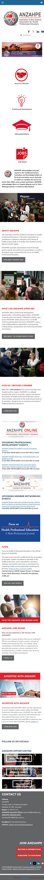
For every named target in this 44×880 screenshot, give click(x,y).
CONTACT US (8, 658)
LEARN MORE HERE (10, 726)
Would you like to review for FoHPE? (20, 569)
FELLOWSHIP (22, 784)
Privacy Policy (17, 867)
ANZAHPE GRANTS (19, 772)
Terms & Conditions (29, 867)
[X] (33, 31)
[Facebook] (28, 31)
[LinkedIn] (38, 31)
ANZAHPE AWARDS (19, 758)
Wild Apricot (25, 877)
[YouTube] (42, 31)
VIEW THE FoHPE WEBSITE (13, 583)
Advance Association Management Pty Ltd (26, 869)
